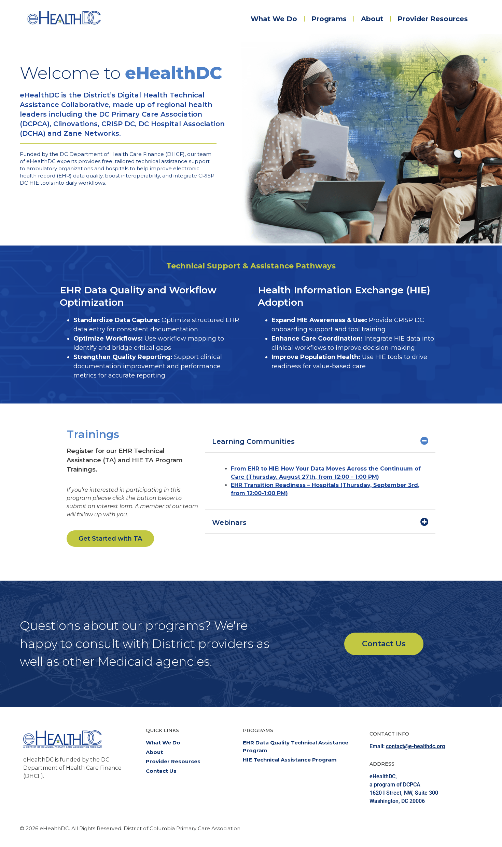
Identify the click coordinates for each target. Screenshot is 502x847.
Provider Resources (433, 19)
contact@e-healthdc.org (415, 746)
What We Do (274, 19)
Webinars (229, 522)
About (372, 19)
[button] (320, 440)
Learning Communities (253, 441)
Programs (329, 19)
